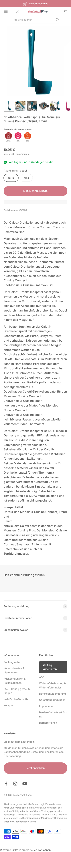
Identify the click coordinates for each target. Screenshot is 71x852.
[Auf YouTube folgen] (24, 783)
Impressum (46, 706)
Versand (25, 154)
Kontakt (8, 705)
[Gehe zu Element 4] (44, 106)
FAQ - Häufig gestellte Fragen (17, 690)
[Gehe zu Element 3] (32, 106)
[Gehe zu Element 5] (55, 106)
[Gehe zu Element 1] (9, 106)
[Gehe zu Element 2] (20, 106)
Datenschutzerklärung (52, 693)
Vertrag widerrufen (50, 667)
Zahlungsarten (12, 662)
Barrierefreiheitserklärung (53, 714)
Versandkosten (53, 804)
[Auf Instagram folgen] (15, 783)
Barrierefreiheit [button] (48, 722)
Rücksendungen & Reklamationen (14, 680)
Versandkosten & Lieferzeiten (14, 670)
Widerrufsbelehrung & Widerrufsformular (52, 685)
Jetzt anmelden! (35, 768)
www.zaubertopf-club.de (23, 821)
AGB (41, 677)
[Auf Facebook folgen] (6, 783)
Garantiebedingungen (52, 699)
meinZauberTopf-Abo (16, 699)
